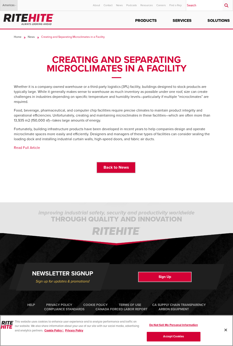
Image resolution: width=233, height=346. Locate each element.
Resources (146, 5)
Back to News (116, 167)
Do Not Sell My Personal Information (173, 325)
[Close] (226, 330)
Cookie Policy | (54, 330)
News (119, 5)
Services (182, 20)
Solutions (219, 20)
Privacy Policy (59, 305)
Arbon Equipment (174, 309)
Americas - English (9, 7)
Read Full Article (27, 148)
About (96, 5)
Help (31, 305)
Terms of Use (130, 305)
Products (146, 20)
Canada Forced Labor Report (121, 309)
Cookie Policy (95, 305)
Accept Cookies (173, 336)
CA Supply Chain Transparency (179, 305)
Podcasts (131, 5)
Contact (108, 5)
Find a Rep (175, 5)
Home (17, 37)
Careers (161, 5)
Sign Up (165, 277)
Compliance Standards (64, 309)
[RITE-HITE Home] (28, 18)
